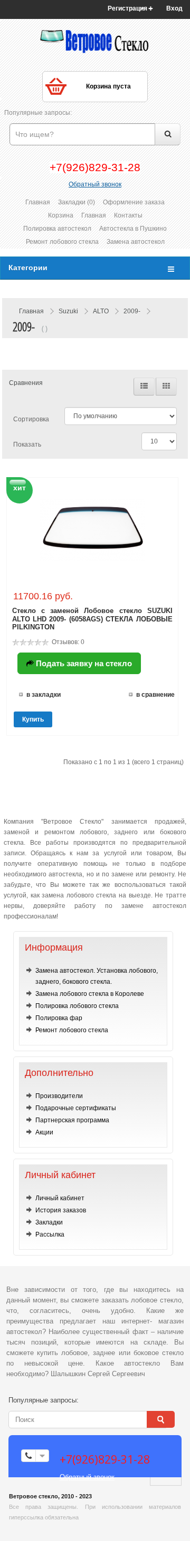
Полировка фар (58, 1018)
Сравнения (26, 383)
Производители (59, 1096)
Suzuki (68, 311)
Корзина (60, 215)
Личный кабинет (59, 1198)
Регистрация (127, 8)
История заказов (60, 1210)
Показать (27, 444)
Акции (44, 1132)
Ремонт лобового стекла (62, 241)
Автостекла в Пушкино (133, 228)
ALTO (101, 311)
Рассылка (49, 1234)
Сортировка (31, 419)
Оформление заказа (134, 202)
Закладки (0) (76, 202)
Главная (37, 202)
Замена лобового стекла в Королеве (89, 993)
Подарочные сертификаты (75, 1108)
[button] (178, 8)
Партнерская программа (72, 1120)
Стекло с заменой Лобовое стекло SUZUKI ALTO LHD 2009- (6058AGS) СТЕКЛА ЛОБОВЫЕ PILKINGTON (92, 619)
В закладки (43, 694)
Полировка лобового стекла (77, 1006)
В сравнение (155, 694)
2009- (132, 311)
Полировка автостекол (57, 228)
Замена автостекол (136, 241)
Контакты (128, 215)
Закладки (49, 1222)
